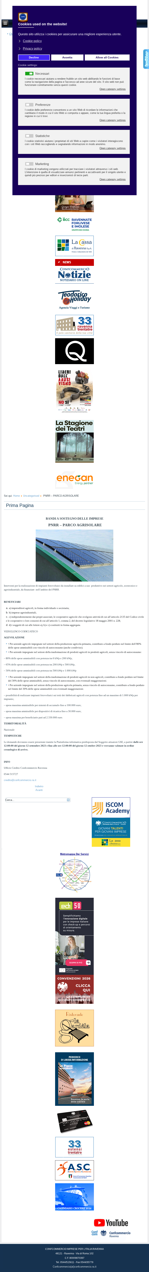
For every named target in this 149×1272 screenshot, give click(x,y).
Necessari (42, 73)
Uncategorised (31, 495)
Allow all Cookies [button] (107, 57)
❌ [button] (133, 9)
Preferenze (42, 104)
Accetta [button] (67, 57)
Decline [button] (34, 57)
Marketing (42, 164)
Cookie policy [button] (32, 41)
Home (16, 495)
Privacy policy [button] (32, 48)
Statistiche (42, 136)
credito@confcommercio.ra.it (20, 780)
